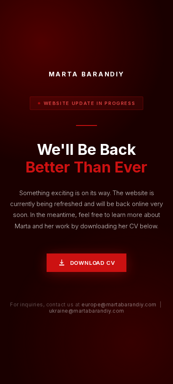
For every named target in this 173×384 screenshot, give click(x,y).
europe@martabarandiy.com (119, 304)
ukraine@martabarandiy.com (86, 311)
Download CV (92, 262)
